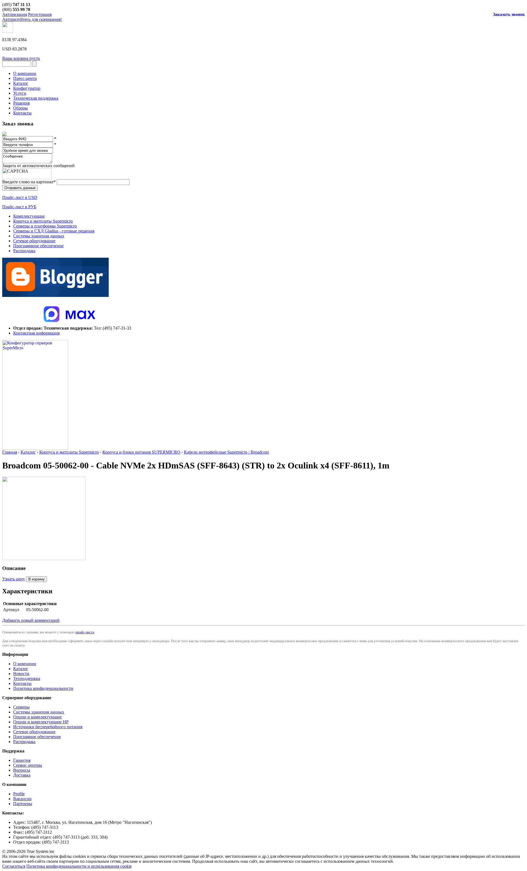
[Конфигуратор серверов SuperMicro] (35, 448)
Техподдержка (26, 678)
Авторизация (14, 14)
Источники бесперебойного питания (47, 726)
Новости (21, 673)
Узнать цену (13, 579)
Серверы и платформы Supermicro (45, 226)
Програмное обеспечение (37, 736)
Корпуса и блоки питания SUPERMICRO (141, 452)
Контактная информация (36, 333)
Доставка (21, 775)
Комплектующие (29, 216)
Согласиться (13, 866)
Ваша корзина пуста (21, 58)
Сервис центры (27, 765)
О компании (24, 663)
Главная (9, 452)
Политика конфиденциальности (43, 688)
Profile (19, 793)
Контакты (22, 683)
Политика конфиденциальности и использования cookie (79, 866)
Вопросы (21, 770)
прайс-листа (84, 632)
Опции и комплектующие (37, 717)
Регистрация (40, 14)
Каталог (28, 452)
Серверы (21, 707)
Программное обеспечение (38, 245)
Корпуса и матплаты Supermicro (43, 221)
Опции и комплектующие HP (41, 722)
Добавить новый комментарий (31, 620)
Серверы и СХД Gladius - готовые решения (53, 231)
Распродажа (24, 250)
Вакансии (22, 798)
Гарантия (21, 760)
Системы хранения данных (38, 236)
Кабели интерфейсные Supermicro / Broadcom (226, 452)
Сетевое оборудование (34, 240)
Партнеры (22, 803)
